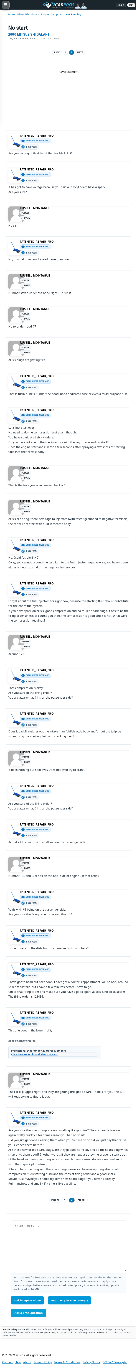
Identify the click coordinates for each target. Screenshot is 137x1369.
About (27, 1362)
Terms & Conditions (67, 1362)
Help (18, 1362)
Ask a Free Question (28, 1313)
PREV (57, 52)
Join (131, 5)
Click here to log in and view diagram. (34, 1054)
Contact (7, 1362)
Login (121, 5)
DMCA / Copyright (115, 1362)
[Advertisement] (68, 99)
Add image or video (27, 1300)
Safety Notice (91, 1362)
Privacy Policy (43, 1362)
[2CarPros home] (62, 5)
